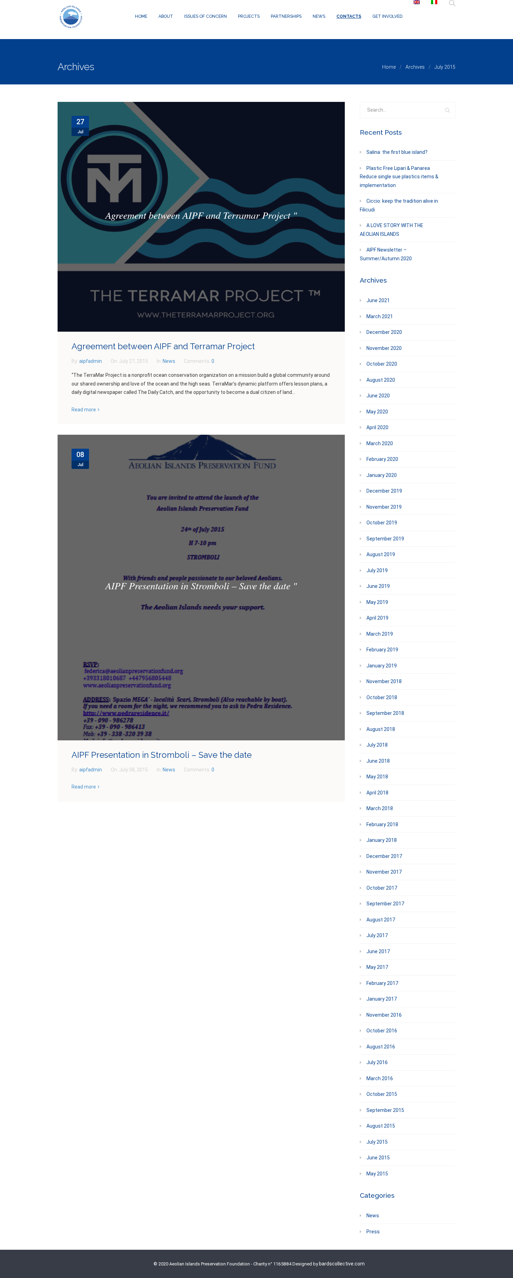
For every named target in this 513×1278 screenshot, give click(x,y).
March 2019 (379, 634)
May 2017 (377, 967)
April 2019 (377, 618)
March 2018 (379, 808)
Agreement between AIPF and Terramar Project (163, 346)
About (165, 16)
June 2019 (378, 586)
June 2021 (378, 300)
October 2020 (381, 364)
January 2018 (381, 840)
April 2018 (377, 792)
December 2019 (384, 491)
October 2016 (381, 1030)
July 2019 (377, 570)
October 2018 (381, 697)
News (319, 16)
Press (373, 1231)
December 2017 (384, 856)
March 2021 (379, 316)
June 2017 (378, 951)
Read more (84, 409)
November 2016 (384, 1015)
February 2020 (382, 459)
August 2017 (380, 919)
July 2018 (377, 745)
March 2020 (379, 443)
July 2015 (377, 1142)
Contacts (348, 16)
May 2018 (377, 776)
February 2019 (382, 649)
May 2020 (377, 411)
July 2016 (377, 1062)
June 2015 (378, 1157)
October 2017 (381, 888)
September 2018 (385, 713)
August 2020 (380, 380)
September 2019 (385, 538)
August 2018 (380, 729)
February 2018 (382, 824)
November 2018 (384, 681)
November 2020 (384, 348)
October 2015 (381, 1094)
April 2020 (377, 427)
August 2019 (380, 554)
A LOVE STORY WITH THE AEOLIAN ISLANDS (391, 230)
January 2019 (381, 665)
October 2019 (381, 522)
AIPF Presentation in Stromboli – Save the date (162, 755)
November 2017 (384, 872)
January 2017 (381, 999)
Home (141, 16)
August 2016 (380, 1046)
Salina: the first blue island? (397, 152)
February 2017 (382, 983)
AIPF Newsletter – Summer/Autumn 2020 (386, 254)
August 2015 (380, 1126)
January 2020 (381, 475)
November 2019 (384, 507)
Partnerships (286, 16)
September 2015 (385, 1110)
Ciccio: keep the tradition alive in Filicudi (399, 205)
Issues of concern (205, 16)
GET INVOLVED (387, 16)
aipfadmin (91, 361)
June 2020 (378, 395)
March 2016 (379, 1078)
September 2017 (385, 903)
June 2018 (378, 761)
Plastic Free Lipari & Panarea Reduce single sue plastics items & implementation (399, 176)
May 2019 (377, 602)
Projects (249, 16)
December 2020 (384, 332)
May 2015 (377, 1173)
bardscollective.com (342, 1263)
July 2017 (377, 935)
